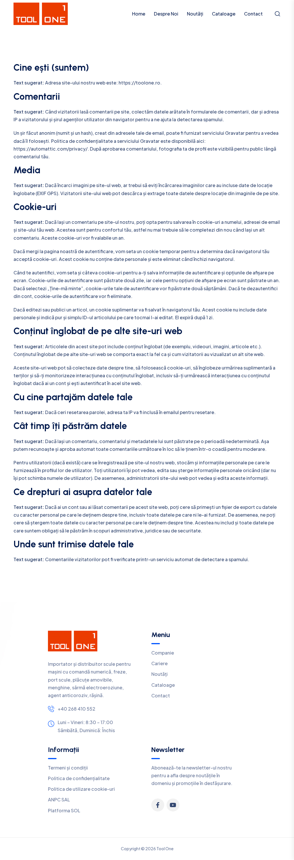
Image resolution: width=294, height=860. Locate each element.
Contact (253, 14)
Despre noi (166, 14)
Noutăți (195, 14)
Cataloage (223, 14)
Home (138, 14)
